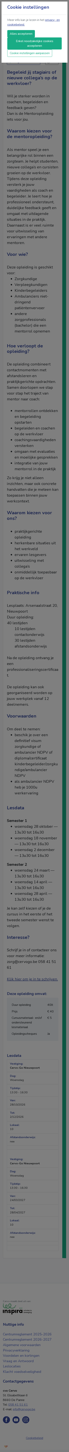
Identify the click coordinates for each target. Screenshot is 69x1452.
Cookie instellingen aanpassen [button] (30, 53)
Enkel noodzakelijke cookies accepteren (34, 43)
